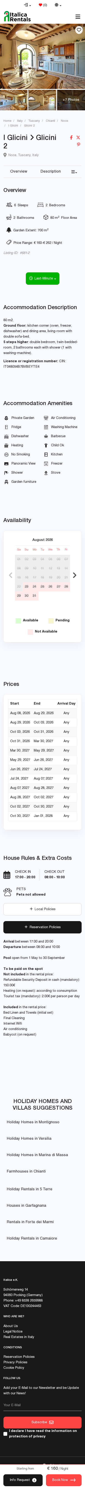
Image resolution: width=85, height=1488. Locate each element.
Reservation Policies (44, 927)
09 (26, 568)
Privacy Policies (15, 1362)
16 (26, 577)
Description (51, 172)
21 (66, 577)
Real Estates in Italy (18, 1337)
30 (26, 596)
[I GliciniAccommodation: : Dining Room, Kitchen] (42, 56)
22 (19, 587)
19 (50, 577)
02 (26, 559)
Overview (18, 172)
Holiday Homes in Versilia (29, 1139)
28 (66, 587)
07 (66, 559)
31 (34, 596)
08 (19, 568)
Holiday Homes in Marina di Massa (37, 1155)
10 (34, 568)
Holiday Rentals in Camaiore (32, 1239)
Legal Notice (12, 1331)
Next (74, 575)
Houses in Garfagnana (26, 1206)
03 (34, 559)
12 (50, 568)
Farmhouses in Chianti (26, 1172)
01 (19, 559)
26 (50, 587)
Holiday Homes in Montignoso (33, 1122)
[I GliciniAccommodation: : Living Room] (42, 100)
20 (58, 577)
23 (26, 587)
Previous (10, 575)
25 (42, 587)
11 (42, 568)
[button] (27, 5)
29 (19, 596)
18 (42, 577)
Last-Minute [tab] (43, 278)
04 (42, 559)
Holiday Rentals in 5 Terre (29, 1189)
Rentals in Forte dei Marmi (30, 1222)
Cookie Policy (13, 1368)
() (44, 5)
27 (58, 587)
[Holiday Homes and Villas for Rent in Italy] (17, 16)
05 (50, 559)
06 (58, 559)
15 (19, 577)
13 (58, 568)
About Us (10, 1326)
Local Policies (44, 909)
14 (66, 568)
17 (34, 577)
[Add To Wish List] (79, 30)
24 (34, 587)
